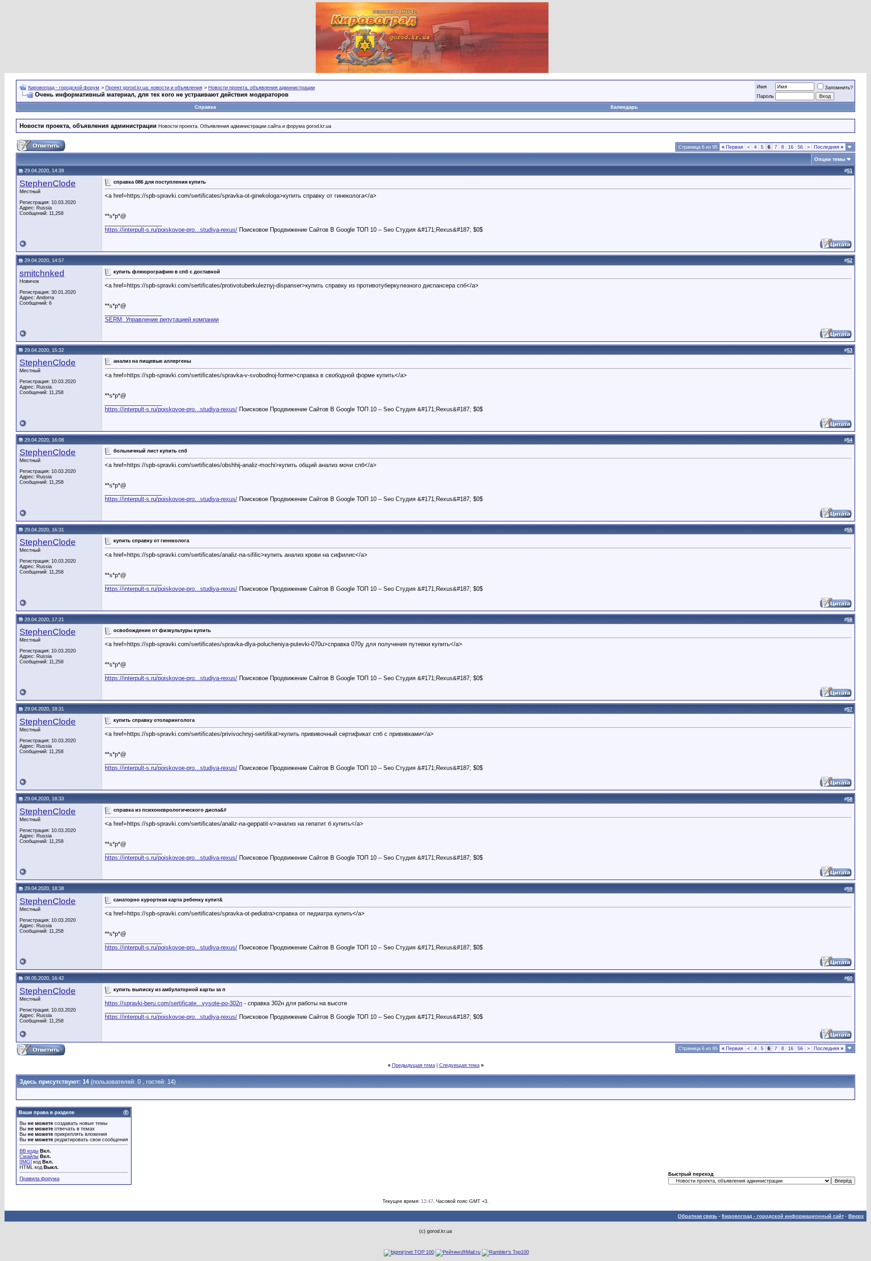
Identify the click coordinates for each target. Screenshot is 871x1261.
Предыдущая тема (413, 1065)
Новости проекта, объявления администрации (261, 87)
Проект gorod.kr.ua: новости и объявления (153, 87)
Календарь (624, 107)
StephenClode (48, 183)
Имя (762, 86)
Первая (732, 147)
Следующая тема (459, 1065)
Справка (205, 107)
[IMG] (26, 1161)
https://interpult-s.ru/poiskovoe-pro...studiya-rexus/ (171, 229)
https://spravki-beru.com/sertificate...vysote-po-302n (173, 1003)
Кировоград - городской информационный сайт (783, 1216)
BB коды (29, 1151)
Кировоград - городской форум (63, 87)
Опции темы (829, 159)
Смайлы (29, 1156)
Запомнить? (839, 87)
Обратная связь (697, 1216)
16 (790, 147)
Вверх (856, 1216)
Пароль (765, 96)
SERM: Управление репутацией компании (162, 319)
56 (800, 147)
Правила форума (39, 1178)
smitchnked (42, 273)
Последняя (828, 147)
